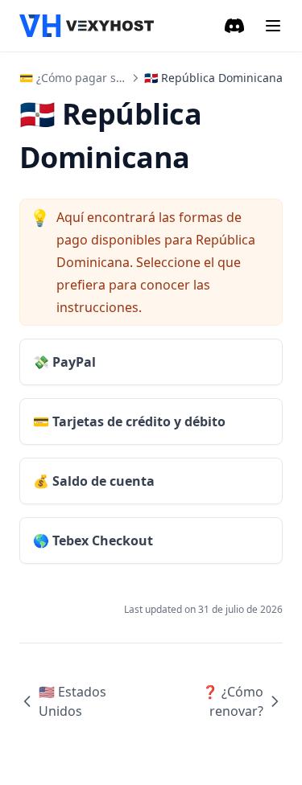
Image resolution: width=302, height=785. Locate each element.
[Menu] (273, 26)
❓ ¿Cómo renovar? (232, 701)
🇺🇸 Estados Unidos (72, 701)
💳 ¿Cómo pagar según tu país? (104, 77)
